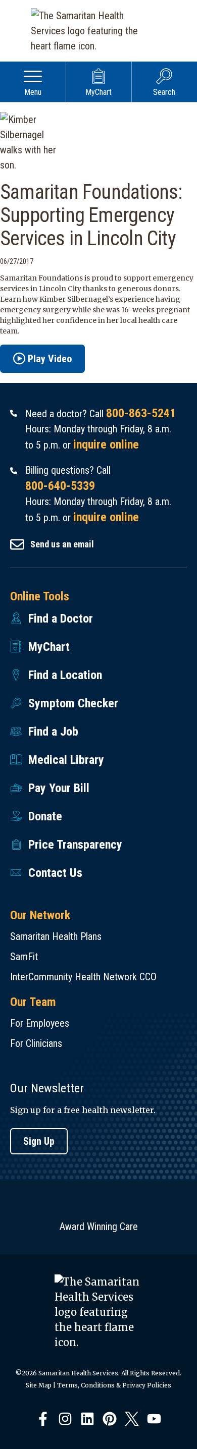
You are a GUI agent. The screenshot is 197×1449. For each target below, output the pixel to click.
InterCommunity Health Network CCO (83, 977)
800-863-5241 (141, 413)
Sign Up (39, 1141)
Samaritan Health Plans (56, 936)
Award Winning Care (99, 1226)
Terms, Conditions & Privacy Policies (114, 1385)
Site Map (39, 1385)
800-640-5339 (60, 486)
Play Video (50, 359)
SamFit (24, 957)
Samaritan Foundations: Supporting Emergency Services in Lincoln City (91, 215)
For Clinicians (36, 1043)
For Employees (39, 1023)
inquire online (106, 444)
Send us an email (62, 544)
